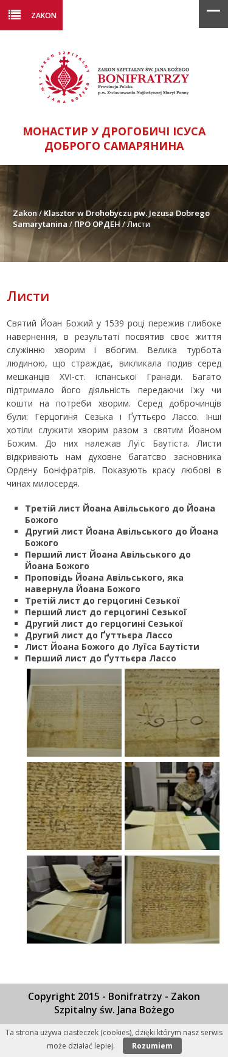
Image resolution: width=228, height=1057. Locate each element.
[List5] (74, 940)
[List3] (74, 847)
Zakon (44, 15)
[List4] (172, 847)
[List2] (172, 753)
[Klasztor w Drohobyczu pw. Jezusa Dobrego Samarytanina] (114, 100)
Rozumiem (152, 1046)
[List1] (74, 753)
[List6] (172, 940)
